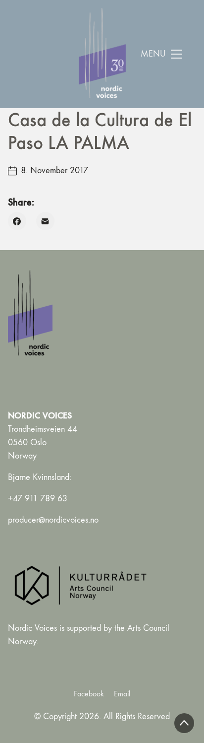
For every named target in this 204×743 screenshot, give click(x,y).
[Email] (45, 221)
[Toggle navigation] (162, 54)
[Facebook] (17, 221)
